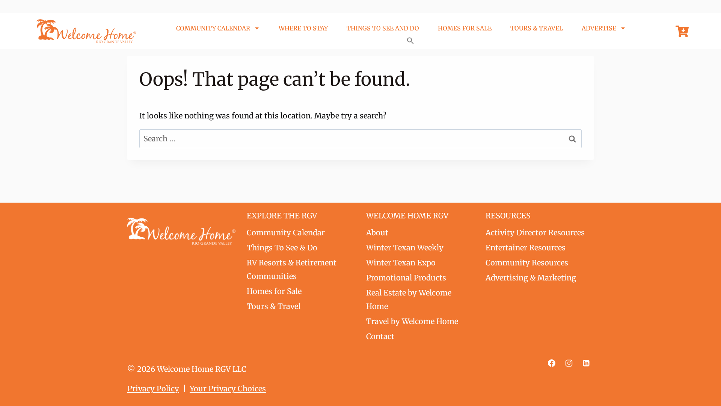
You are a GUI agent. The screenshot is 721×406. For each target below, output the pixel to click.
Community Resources (527, 262)
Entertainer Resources (526, 247)
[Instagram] (568, 363)
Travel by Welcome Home (412, 321)
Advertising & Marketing (531, 277)
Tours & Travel (536, 28)
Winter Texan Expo (401, 262)
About (377, 232)
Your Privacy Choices (228, 388)
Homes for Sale (465, 28)
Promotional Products (406, 277)
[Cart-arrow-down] (682, 31)
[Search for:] (360, 138)
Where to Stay (303, 28)
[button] (410, 40)
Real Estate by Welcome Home (408, 299)
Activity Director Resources (535, 232)
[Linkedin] (586, 363)
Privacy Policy (153, 388)
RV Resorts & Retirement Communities (291, 269)
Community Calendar (213, 28)
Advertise (599, 28)
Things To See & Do (282, 247)
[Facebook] (551, 363)
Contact (380, 336)
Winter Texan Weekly (404, 247)
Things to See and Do (383, 28)
